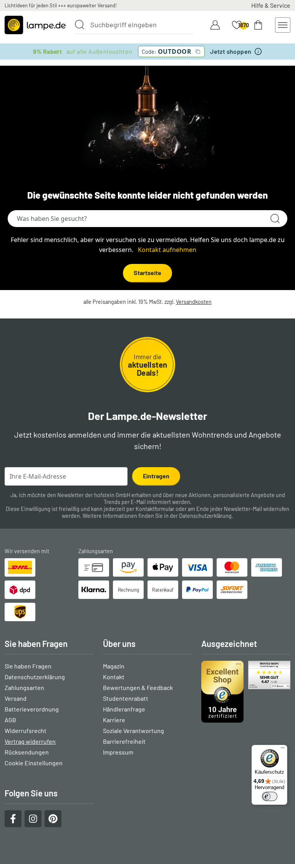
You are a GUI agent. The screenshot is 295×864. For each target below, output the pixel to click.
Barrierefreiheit (124, 741)
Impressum (118, 752)
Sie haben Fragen (28, 666)
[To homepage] (35, 25)
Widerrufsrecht (25, 730)
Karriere (114, 719)
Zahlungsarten (24, 687)
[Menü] (282, 749)
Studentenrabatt (125, 698)
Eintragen (156, 475)
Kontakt (113, 676)
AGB (10, 719)
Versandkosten (194, 302)
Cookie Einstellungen (34, 762)
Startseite (147, 272)
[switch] (269, 796)
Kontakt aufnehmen (167, 249)
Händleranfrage (124, 709)
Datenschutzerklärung (205, 515)
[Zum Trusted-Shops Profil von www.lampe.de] (245, 691)
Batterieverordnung (32, 709)
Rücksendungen (27, 752)
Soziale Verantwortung (133, 730)
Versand (16, 698)
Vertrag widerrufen (30, 741)
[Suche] (79, 24)
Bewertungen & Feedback (138, 687)
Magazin (113, 666)
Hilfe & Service (270, 5)
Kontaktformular (155, 509)
